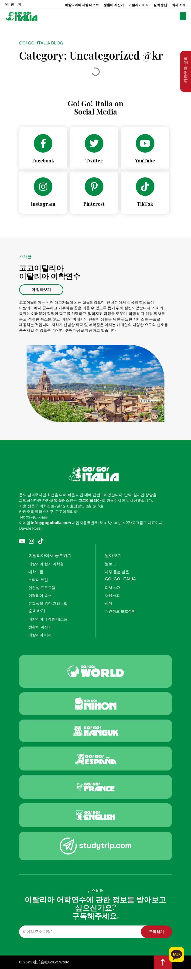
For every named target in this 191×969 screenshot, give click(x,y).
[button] (183, 16)
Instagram (43, 203)
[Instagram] (43, 186)
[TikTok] (145, 186)
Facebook (43, 160)
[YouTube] (145, 143)
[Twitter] (94, 143)
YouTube (145, 160)
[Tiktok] (41, 541)
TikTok (145, 203)
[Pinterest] (94, 186)
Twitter (94, 160)
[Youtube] (22, 541)
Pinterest (94, 203)
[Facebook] (43, 143)
